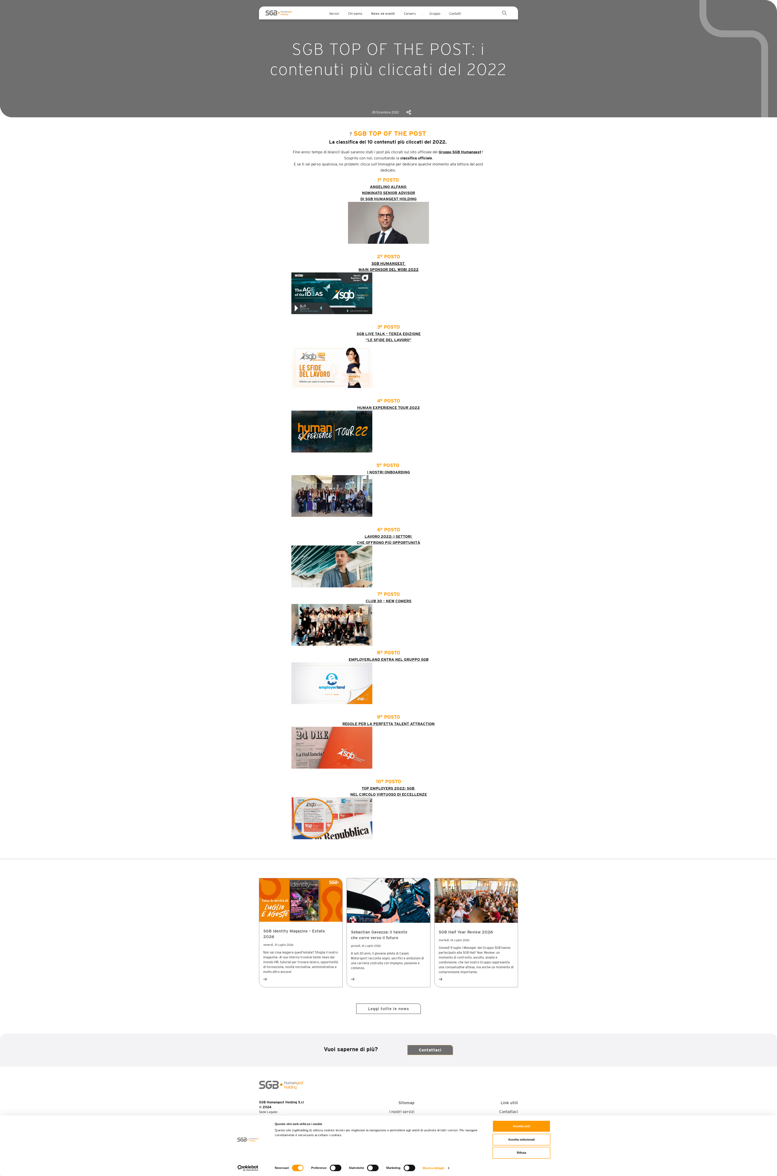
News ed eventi (383, 14)
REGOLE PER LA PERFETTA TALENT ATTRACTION (388, 723)
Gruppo (434, 14)
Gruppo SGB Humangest (460, 152)
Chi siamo (355, 14)
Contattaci (430, 1050)
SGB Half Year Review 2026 (466, 932)
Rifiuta (521, 1152)
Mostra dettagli (433, 1168)
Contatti (455, 14)
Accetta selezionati (521, 1139)
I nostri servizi (401, 1111)
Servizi (334, 14)
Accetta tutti (521, 1126)
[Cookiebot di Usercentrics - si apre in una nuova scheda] (248, 1168)
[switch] (335, 1168)
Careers (410, 14)
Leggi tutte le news (388, 1008)
